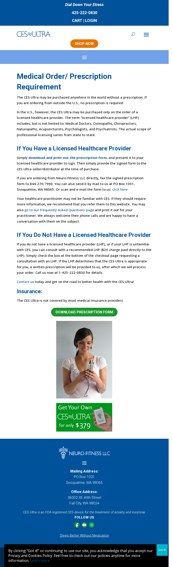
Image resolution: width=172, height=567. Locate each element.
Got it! (162, 550)
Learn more (40, 560)
